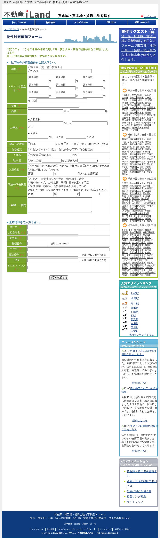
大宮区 (148, 230)
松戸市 (125, 191)
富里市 (133, 206)
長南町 (133, 221)
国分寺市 (126, 117)
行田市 (133, 237)
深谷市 (125, 245)
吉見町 (133, 265)
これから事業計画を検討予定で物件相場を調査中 (58, 179)
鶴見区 (133, 139)
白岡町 (125, 275)
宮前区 (125, 154)
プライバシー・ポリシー (69, 529)
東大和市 (126, 120)
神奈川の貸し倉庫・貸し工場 (142, 135)
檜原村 (135, 127)
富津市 (142, 201)
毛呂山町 (126, 262)
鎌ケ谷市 (126, 201)
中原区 (130, 152)
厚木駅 (134, 308)
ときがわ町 (150, 265)
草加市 (140, 245)
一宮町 (125, 218)
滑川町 (135, 262)
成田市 (148, 191)
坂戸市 (150, 255)
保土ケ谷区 (138, 141)
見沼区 (125, 232)
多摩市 (137, 123)
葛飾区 (133, 107)
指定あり (46, 155)
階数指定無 (86, 149)
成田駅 (135, 298)
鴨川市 (144, 198)
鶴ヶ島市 (134, 257)
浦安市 (150, 201)
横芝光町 (145, 216)
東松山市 (149, 240)
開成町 (148, 169)
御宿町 (150, 221)
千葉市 (125, 183)
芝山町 (137, 216)
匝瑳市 (150, 206)
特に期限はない (39, 169)
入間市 (138, 247)
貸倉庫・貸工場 (89, 524)
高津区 (138, 152)
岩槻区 (130, 235)
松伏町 (148, 275)
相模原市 (134, 159)
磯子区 (148, 141)
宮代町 (152, 272)
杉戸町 (140, 275)
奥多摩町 (143, 127)
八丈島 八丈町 (129, 130)
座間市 (125, 164)
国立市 (135, 117)
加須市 (133, 240)
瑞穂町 (147, 125)
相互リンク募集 (136, 496)
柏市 (124, 196)
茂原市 (140, 191)
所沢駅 (134, 319)
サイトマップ (135, 501)
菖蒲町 (133, 275)
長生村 (140, 218)
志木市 (133, 250)
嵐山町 (142, 262)
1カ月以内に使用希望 (43, 166)
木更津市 (149, 188)
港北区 (133, 144)
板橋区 (138, 105)
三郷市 (135, 255)
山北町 (140, 169)
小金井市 (126, 115)
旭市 (139, 193)
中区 (124, 141)
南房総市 (141, 206)
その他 (34, 71)
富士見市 (126, 255)
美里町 (135, 270)
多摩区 (146, 152)
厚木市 (125, 162)
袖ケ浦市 (136, 203)
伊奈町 (137, 260)
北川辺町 (134, 272)
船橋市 (133, 188)
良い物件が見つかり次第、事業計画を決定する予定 (60, 182)
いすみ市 (141, 208)
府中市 (125, 112)
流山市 (146, 196)
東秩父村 (126, 270)
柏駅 (133, 315)
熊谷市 (146, 235)
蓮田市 (142, 255)
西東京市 (138, 125)
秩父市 (140, 237)
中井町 (148, 167)
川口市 (125, 237)
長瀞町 (140, 267)
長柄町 (125, 221)
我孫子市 (136, 198)
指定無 (34, 155)
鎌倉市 (125, 156)
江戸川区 (141, 107)
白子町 (148, 218)
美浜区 (138, 186)
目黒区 (133, 100)
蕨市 (124, 247)
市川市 (125, 188)
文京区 (125, 97)
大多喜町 (141, 221)
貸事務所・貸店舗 (72, 524)
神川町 (142, 270)
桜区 (139, 232)
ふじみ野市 (127, 260)
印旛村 (135, 211)
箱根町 (125, 172)
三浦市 (142, 159)
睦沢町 (133, 218)
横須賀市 (141, 154)
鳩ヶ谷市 (147, 247)
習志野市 (147, 193)
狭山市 (135, 242)
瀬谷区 (136, 147)
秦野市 (150, 159)
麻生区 (133, 154)
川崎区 (148, 149)
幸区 (124, 152)
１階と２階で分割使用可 (63, 149)
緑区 (129, 147)
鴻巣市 (150, 242)
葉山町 (150, 164)
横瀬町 (125, 267)
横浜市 (125, 139)
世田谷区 (149, 100)
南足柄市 (134, 164)
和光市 (140, 250)
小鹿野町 (149, 267)
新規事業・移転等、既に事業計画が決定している (58, 186)
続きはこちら (140, 383)
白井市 (125, 206)
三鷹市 (142, 110)
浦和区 (146, 232)
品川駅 (135, 303)
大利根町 (143, 272)
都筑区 (133, 149)
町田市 (148, 112)
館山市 (140, 188)
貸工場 (45, 67)
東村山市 (151, 115)
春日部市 (126, 242)
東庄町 (133, 213)
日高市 (142, 257)
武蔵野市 (134, 110)
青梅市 (150, 110)
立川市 (125, 110)
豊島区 (148, 102)
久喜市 (133, 252)
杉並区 (140, 102)
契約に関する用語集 (139, 491)
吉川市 (150, 257)
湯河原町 (141, 172)
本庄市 (140, 240)
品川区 (125, 100)
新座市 (148, 250)
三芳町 (145, 260)
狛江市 (150, 117)
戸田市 (130, 247)
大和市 (133, 162)
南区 (129, 141)
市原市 (138, 196)
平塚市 (150, 154)
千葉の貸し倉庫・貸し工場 (142, 178)
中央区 (135, 95)
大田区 (140, 100)
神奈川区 (141, 139)
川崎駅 (135, 293)
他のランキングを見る (141, 335)
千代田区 (126, 95)
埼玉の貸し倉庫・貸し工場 (142, 225)
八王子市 (151, 107)
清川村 (125, 174)
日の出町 (126, 127)
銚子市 (146, 186)
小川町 (150, 262)
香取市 (125, 208)
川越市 (138, 235)
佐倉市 (125, 193)
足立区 (125, 107)
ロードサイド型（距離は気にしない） (87, 144)
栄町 (141, 211)
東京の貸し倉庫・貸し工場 (142, 90)
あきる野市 (127, 125)
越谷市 (148, 245)
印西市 (152, 203)
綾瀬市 (142, 164)
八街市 (144, 203)
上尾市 (133, 245)
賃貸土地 (57, 67)
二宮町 (140, 167)
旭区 (124, 147)
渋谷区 (125, 102)
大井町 (125, 169)
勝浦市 (130, 196)
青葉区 (125, 149)
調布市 (140, 112)
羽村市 (152, 123)
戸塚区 (140, 144)
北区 (124, 105)
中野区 (133, 102)
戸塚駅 (134, 312)
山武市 (133, 208)
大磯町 (133, 167)
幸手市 (125, 257)
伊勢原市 (141, 162)
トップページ (11, 29)
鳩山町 (140, 265)
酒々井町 (126, 211)
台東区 (133, 97)
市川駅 (134, 327)
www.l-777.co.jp (69, 533)
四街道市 (126, 203)
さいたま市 (127, 230)
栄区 (142, 147)
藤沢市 (133, 156)
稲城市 (144, 123)
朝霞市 (125, 250)
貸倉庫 (34, 67)
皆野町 (133, 267)
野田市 (133, 191)
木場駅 (134, 323)
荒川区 (130, 105)
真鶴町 (133, 172)
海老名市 (151, 162)
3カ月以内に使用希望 (70, 166)
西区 (149, 139)
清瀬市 (135, 120)
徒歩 (33, 144)
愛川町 (150, 172)
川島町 (125, 265)
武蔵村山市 (127, 123)
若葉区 (125, 186)
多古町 (125, 213)
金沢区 (125, 144)
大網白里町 (142, 213)
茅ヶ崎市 (151, 156)
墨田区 (140, 97)
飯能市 (125, 240)
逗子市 (125, 159)
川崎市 (140, 149)
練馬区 (146, 105)
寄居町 (125, 272)
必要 (38, 160)
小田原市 (141, 156)
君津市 (135, 201)
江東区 (148, 97)
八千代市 (126, 198)
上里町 (150, 270)
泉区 (148, 147)
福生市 (142, 117)
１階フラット (38, 149)
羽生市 (142, 242)
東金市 (133, 193)
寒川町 (125, 167)
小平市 (135, 115)
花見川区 (141, 183)
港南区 (148, 144)
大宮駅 (134, 331)
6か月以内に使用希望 (97, 166)
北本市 (140, 252)
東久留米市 (144, 120)
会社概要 (50, 529)
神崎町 (148, 211)
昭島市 (133, 112)
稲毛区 (150, 183)
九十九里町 (127, 216)
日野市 (142, 115)
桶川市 (125, 252)
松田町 (133, 169)
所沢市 (148, 237)
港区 (141, 95)
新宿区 (148, 95)
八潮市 (148, 252)
